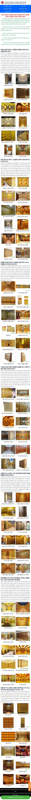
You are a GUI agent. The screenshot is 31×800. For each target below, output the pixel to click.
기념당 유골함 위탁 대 (8, 363)
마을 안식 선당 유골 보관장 (22, 470)
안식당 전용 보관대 (8, 560)
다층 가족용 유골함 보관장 (23, 307)
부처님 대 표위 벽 (23, 714)
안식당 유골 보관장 (22, 532)
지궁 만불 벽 (8, 771)
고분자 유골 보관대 (22, 188)
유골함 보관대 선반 (22, 335)
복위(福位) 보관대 (8, 6)
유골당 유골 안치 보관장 (23, 503)
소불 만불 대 (23, 785)
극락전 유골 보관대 (8, 85)
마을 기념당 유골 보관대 (8, 470)
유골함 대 (8, 335)
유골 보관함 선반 (23, 113)
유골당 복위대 (22, 684)
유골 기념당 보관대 (22, 427)
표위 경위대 (8, 757)
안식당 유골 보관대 (22, 127)
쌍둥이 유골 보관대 (22, 85)
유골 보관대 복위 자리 (8, 613)
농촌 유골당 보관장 (22, 546)
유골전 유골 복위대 (22, 656)
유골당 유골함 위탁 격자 (8, 349)
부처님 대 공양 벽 (23, 729)
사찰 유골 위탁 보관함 (23, 244)
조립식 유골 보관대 (22, 99)
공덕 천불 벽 (8, 785)
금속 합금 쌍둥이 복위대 (8, 684)
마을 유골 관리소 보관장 (23, 560)
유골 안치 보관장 (8, 259)
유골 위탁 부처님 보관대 (8, 188)
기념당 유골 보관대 (23, 8)
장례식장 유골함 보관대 (8, 321)
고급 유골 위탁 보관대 (23, 259)
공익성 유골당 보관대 (8, 518)
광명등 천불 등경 (23, 743)
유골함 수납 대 (8, 11)
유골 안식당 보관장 (22, 441)
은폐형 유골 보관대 (8, 99)
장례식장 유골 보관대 (23, 202)
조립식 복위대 (22, 642)
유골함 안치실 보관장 (8, 292)
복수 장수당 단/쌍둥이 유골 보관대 (9, 413)
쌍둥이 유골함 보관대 (8, 307)
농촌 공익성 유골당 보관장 (8, 546)
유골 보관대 (23, 6)
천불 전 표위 (8, 743)
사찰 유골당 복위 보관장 (8, 656)
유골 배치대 (8, 244)
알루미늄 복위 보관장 (8, 642)
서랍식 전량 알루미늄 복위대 (23, 613)
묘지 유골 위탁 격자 (8, 202)
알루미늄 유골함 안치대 (8, 670)
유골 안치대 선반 (8, 230)
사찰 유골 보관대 (23, 156)
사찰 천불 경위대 (23, 771)
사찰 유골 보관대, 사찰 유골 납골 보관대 (10, 142)
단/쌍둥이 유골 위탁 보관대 (8, 127)
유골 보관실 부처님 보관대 (8, 455)
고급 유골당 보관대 (8, 427)
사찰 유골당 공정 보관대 (23, 518)
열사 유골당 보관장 (22, 455)
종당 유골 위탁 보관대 (23, 216)
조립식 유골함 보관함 (23, 363)
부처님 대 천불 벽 (8, 729)
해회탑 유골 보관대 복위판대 (23, 230)
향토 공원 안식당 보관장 (8, 399)
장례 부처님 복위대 (22, 627)
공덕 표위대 (8, 714)
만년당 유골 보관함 (22, 142)
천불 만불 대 (23, 757)
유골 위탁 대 (23, 11)
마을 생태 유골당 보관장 (23, 321)
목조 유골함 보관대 (22, 292)
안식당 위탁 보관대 (8, 532)
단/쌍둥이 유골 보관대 (8, 113)
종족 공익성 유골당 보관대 (8, 503)
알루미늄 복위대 (8, 627)
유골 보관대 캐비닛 (8, 8)
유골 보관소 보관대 (22, 413)
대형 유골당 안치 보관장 (23, 574)
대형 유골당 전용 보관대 (8, 574)
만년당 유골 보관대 (8, 156)
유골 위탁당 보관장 (8, 441)
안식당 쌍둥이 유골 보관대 (23, 399)
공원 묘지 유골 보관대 (23, 349)
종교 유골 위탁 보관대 (8, 216)
